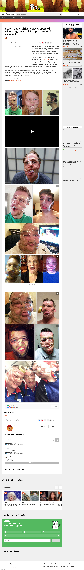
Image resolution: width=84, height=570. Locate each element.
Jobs (67, 563)
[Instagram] (13, 567)
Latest (14, 17)
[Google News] (26, 567)
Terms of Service (70, 566)
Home (3, 17)
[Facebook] (10, 567)
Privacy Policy (62, 566)
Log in (79, 14)
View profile (43, 426)
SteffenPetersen (10, 456)
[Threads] (21, 567)
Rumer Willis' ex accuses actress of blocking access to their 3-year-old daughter (72, 163)
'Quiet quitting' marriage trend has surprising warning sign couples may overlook (72, 180)
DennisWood (10, 452)
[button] (56, 487)
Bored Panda (15, 564)
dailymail (18, 80)
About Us (62, 563)
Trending (9, 17)
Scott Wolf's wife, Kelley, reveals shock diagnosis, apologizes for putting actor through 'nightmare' (72, 144)
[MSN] (24, 567)
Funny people (7, 415)
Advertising (57, 563)
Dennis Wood (10, 443)
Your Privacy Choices (48, 563)
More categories (9, 535)
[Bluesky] (19, 567)
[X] (17, 567)
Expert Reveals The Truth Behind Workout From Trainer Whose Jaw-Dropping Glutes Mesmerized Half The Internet (72, 42)
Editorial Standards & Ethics (52, 566)
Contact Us (71, 563)
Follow (53, 426)
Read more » (17, 430)
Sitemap (43, 566)
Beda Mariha (12, 447)
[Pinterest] (15, 567)
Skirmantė (10, 37)
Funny (6, 25)
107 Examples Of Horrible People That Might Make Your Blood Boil (72, 62)
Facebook (11, 80)
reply (12, 446)
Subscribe (55, 540)
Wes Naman (46, 59)
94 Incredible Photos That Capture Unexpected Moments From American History (71, 82)
